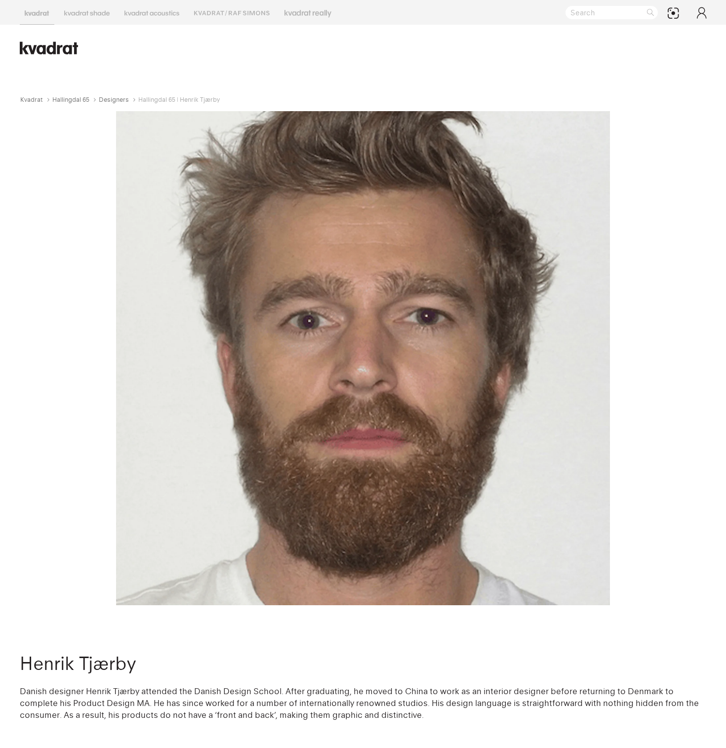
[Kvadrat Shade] (87, 12)
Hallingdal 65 (70, 99)
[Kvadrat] (37, 12)
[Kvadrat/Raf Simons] (232, 12)
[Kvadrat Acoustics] (152, 12)
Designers (114, 99)
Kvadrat (31, 99)
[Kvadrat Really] (308, 12)
